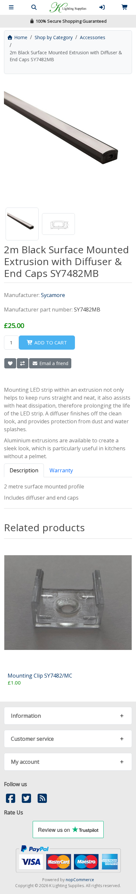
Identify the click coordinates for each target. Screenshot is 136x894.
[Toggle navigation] (11, 7)
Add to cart (50, 342)
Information (26, 715)
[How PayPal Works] (68, 858)
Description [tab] (24, 470)
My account (25, 761)
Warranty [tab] (61, 470)
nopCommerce (80, 879)
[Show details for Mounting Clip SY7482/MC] (68, 602)
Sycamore (53, 295)
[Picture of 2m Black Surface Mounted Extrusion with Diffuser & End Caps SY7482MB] (22, 224)
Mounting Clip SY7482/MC (40, 676)
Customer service (32, 738)
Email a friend (53, 363)
